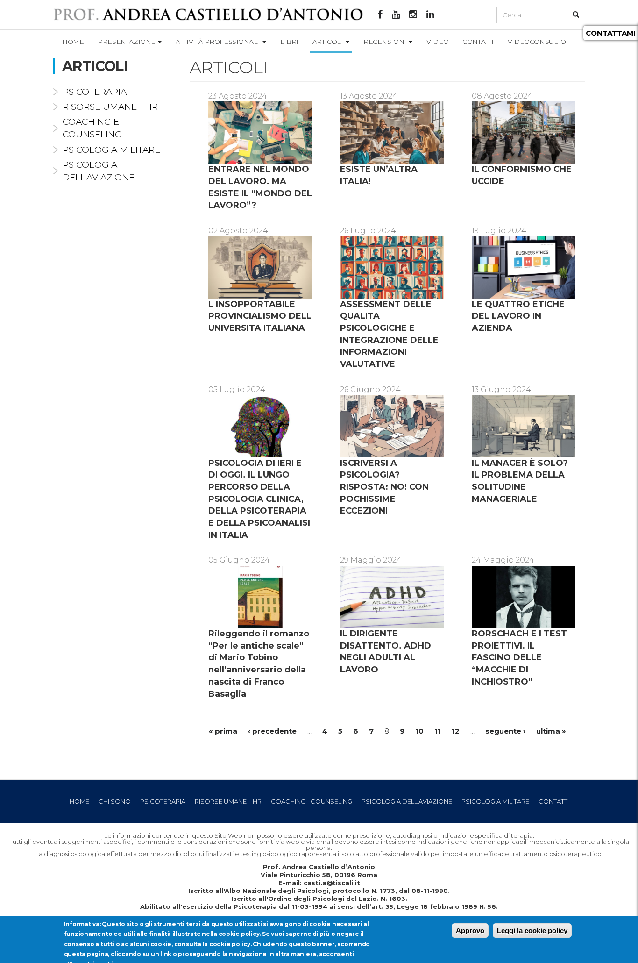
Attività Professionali (218, 41)
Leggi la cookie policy (532, 930)
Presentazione (127, 41)
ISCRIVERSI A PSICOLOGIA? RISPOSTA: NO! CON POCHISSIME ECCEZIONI (384, 487)
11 (437, 731)
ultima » (551, 731)
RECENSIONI (385, 41)
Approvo (470, 930)
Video (437, 41)
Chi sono (115, 801)
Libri (289, 41)
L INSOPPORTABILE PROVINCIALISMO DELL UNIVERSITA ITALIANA (260, 316)
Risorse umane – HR (228, 801)
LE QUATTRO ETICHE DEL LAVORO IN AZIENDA (518, 316)
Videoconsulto (537, 41)
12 (456, 731)
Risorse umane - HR (110, 106)
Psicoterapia (95, 91)
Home (73, 41)
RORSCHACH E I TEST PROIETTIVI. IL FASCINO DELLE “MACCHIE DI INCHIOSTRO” (519, 657)
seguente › (505, 731)
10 (419, 731)
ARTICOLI (328, 41)
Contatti (478, 41)
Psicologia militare (111, 149)
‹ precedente (272, 731)
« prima (223, 731)
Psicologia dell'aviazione (407, 801)
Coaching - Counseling (311, 801)
